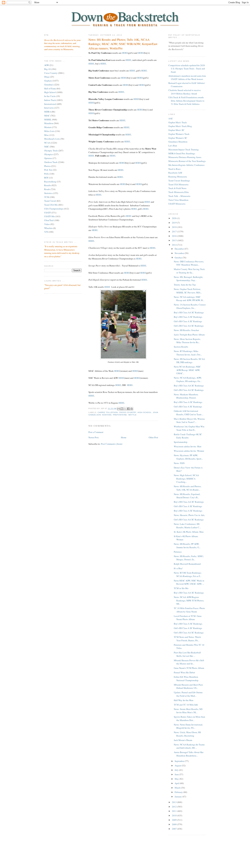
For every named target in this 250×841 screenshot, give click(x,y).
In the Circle (50, 96)
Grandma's (49, 84)
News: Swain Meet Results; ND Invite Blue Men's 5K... (188, 711)
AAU (170, 118)
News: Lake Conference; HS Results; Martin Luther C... (187, 525)
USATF (47, 212)
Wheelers (48, 228)
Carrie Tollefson (108, 412)
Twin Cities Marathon (178, 199)
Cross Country (50, 72)
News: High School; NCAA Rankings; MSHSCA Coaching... (186, 478)
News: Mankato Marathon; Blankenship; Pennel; (186, 396)
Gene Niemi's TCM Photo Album (189, 668)
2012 (174, 806)
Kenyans (107, 415)
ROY (46, 177)
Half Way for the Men (183, 700)
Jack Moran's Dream (183, 740)
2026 (174, 218)
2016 (174, 235)
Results (47, 185)
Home (123, 437)
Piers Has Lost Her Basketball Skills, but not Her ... (187, 654)
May (177, 778)
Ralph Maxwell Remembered (187, 563)
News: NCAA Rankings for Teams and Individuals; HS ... (189, 746)
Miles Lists (49, 131)
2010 (174, 815)
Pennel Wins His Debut (184, 672)
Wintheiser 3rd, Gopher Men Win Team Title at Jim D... (189, 428)
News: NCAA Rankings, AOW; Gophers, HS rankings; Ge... (188, 379)
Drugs (47, 76)
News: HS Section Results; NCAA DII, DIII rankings (189, 360)
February (179, 792)
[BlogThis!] (122, 408)
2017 (174, 231)
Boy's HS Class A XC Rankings (188, 316)
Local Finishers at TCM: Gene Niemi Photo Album (188, 617)
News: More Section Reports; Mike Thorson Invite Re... (187, 340)
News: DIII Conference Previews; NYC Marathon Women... (189, 263)
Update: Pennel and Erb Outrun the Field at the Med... (188, 694)
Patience (178, 551)
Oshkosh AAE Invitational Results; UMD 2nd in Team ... (188, 412)
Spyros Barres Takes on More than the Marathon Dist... (189, 718)
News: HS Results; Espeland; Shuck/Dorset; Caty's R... (187, 496)
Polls (46, 173)
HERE (125, 52)
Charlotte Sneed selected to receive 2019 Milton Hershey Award (184, 92)
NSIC (46, 146)
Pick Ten (48, 169)
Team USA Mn (51, 204)
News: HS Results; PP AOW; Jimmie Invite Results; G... (187, 545)
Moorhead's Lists (52, 138)
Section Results (181, 346)
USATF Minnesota (176, 203)
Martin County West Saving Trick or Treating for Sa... (189, 271)
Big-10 (47, 69)
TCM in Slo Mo (181, 588)
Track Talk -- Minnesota (179, 196)
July (177, 769)
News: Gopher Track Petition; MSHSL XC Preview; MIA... (188, 291)
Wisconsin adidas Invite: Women (189, 450)
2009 (174, 819)
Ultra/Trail (49, 220)
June (177, 774)
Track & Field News (177, 188)
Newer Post (93, 437)
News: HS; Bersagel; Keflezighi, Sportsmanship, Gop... (188, 278)
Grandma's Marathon (177, 141)
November (180, 253)
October (178, 257)
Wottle (132, 415)
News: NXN (179, 463)
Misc (46, 135)
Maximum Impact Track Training (183, 149)
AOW (46, 65)
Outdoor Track (50, 162)
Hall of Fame (50, 88)
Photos (47, 166)
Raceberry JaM (175, 172)
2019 (174, 222)
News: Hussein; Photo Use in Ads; (189, 515)
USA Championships (53, 208)
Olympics (48, 154)
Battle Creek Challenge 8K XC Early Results (188, 436)
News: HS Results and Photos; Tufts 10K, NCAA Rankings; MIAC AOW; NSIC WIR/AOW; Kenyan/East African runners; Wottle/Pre (122, 43)
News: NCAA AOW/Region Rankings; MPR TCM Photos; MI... (189, 600)
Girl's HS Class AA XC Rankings (189, 325)
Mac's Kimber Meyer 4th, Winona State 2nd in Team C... (189, 420)
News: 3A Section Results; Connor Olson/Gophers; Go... (190, 306)
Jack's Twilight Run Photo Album (189, 334)
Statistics (48, 193)
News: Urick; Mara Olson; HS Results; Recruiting (187, 734)
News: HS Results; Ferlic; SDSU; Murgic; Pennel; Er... (189, 558)
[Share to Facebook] (128, 408)
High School (50, 92)
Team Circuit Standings (179, 180)
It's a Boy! (178, 568)
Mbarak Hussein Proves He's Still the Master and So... (189, 662)
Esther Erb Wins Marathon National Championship (186, 678)
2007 (174, 828)
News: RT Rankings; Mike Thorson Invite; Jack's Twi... (188, 353)
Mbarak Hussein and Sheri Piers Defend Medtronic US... (188, 686)
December (179, 248)
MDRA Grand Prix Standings (181, 153)
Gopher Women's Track (178, 134)
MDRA (47, 111)
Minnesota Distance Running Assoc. (185, 157)
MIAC (47, 115)
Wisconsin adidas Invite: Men (187, 446)
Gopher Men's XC (176, 130)
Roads (47, 189)
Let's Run (172, 145)
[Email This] (118, 408)
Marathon (48, 123)
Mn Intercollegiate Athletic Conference (186, 165)
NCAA (47, 142)
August (178, 765)
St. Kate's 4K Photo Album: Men (189, 531)
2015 (174, 240)
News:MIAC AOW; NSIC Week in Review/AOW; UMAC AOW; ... (189, 582)
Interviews (49, 107)
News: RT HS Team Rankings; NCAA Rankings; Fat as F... (188, 574)
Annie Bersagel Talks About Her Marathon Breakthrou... (188, 754)
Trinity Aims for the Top (185, 284)
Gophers (48, 80)
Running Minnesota (177, 176)
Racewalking (50, 181)
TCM (46, 197)
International (50, 104)
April (177, 783)
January (178, 796)
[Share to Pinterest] (131, 408)
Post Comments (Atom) (111, 443)
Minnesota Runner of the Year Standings (187, 161)
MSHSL (48, 119)
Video (47, 224)
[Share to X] (125, 408)
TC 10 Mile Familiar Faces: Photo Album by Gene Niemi (189, 610)
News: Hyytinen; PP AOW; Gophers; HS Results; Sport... (188, 457)
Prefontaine (120, 415)
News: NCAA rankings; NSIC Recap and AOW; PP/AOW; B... (189, 298)
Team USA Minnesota (178, 184)
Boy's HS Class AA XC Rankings (189, 312)
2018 (174, 227)
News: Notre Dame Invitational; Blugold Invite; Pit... (188, 726)
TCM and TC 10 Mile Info (186, 704)
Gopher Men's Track (177, 122)
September (180, 761)
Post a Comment (95, 432)
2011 (174, 811)
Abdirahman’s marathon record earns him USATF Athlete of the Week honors (187, 77)
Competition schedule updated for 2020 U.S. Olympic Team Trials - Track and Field (186, 68)
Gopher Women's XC (177, 137)
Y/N (46, 231)
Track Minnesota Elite (178, 192)
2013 (174, 802)
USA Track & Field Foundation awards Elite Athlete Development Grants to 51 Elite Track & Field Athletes (186, 101)
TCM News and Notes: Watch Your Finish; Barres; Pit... (187, 638)
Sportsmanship (180, 442)
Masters (47, 127)
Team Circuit (50, 200)
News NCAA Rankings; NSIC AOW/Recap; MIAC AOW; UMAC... (187, 370)
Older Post (153, 437)
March (178, 787)
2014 (174, 244)
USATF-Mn (49, 216)
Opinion (48, 158)
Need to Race (174, 168)
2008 (174, 824)
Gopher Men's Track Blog (180, 126)
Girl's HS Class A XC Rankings (188, 321)
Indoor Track (50, 100)
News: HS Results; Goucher (186, 330)
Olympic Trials (51, 150)
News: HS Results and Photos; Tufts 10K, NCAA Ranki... (187, 488)
